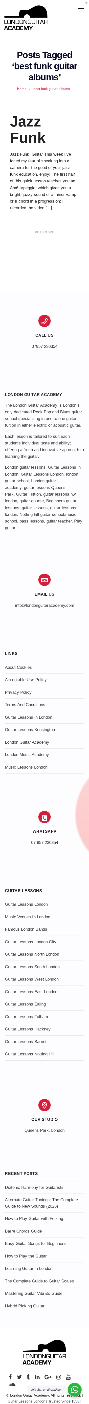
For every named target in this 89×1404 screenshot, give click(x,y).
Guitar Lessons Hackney (28, 1029)
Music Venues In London (27, 917)
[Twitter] (19, 1378)
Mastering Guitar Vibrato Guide (33, 1293)
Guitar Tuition (28, 494)
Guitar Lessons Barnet (25, 1041)
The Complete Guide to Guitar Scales (39, 1281)
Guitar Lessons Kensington (30, 729)
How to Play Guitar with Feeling (34, 1218)
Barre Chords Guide (23, 1231)
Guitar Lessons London (42, 474)
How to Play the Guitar (26, 1256)
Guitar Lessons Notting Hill (30, 1054)
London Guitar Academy (27, 742)
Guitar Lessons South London (32, 966)
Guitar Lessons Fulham (26, 1016)
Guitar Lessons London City (30, 942)
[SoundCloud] (12, 1386)
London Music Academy (27, 754)
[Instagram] (59, 1378)
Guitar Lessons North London (32, 954)
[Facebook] (10, 1378)
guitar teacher (59, 521)
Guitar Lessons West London (32, 979)
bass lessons (32, 521)
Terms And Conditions (25, 704)
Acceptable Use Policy (26, 679)
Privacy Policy (18, 692)
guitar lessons (35, 507)
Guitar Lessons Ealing (25, 1004)
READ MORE (44, 232)
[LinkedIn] (37, 1378)
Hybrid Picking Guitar (24, 1306)
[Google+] (48, 1378)
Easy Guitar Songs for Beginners (35, 1243)
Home (21, 89)
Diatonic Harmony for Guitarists (34, 1187)
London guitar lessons (25, 467)
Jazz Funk (27, 129)
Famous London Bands (26, 929)
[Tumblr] (28, 1378)
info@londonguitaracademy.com (44, 605)
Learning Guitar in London (28, 1268)
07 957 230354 (44, 842)
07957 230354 (44, 346)
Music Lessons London (26, 767)
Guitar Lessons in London (28, 717)
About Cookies (18, 667)
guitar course (32, 501)
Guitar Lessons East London (31, 991)
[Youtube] (68, 1378)
